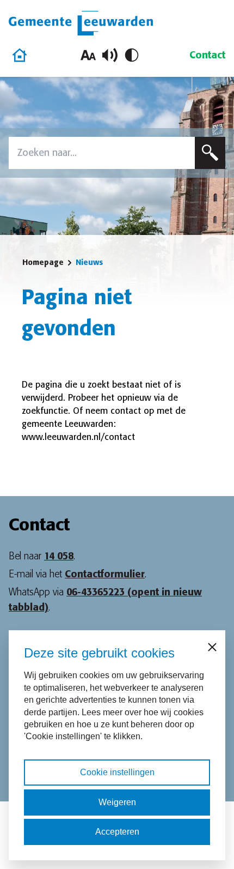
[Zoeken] (210, 153)
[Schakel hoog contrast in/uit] (131, 55)
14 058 (58, 556)
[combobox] (102, 153)
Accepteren (117, 831)
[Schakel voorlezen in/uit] (110, 55)
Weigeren (117, 802)
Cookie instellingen (117, 772)
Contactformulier (105, 574)
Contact (207, 55)
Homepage (43, 262)
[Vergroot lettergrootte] (88, 55)
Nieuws (89, 262)
